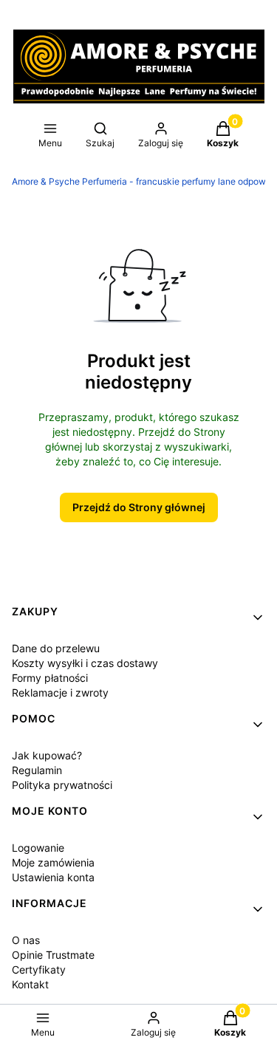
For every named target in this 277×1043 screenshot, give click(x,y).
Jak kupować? (47, 755)
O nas (26, 940)
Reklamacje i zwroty (60, 692)
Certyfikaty (39, 969)
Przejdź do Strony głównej (138, 507)
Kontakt (30, 984)
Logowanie (38, 847)
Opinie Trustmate (53, 954)
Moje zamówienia (53, 862)
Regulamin (37, 770)
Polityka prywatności (62, 785)
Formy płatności (50, 677)
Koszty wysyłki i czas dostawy (85, 663)
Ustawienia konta (53, 877)
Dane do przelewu (56, 648)
